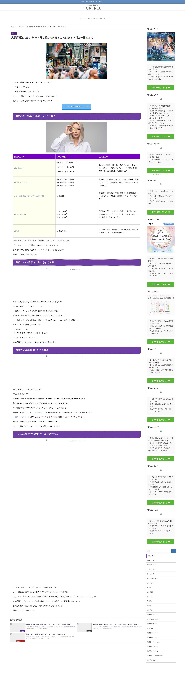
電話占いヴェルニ (152, 619)
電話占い (14, 33)
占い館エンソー (20, 168)
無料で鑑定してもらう (159, 87)
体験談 (149, 587)
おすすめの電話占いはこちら (78, 106)
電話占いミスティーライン (155, 655)
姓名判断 (150, 596)
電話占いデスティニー (154, 642)
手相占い (150, 601)
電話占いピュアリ (152, 646)
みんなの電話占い (152, 578)
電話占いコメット (152, 633)
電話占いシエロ (152, 637)
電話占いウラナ (152, 623)
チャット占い (151, 574)
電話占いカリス (40, 412)
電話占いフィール (152, 651)
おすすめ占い (151, 564)
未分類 (149, 605)
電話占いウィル (152, 614)
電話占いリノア (152, 660)
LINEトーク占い (152, 560)
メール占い (150, 583)
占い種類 (150, 592)
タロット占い (151, 569)
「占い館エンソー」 (20, 245)
